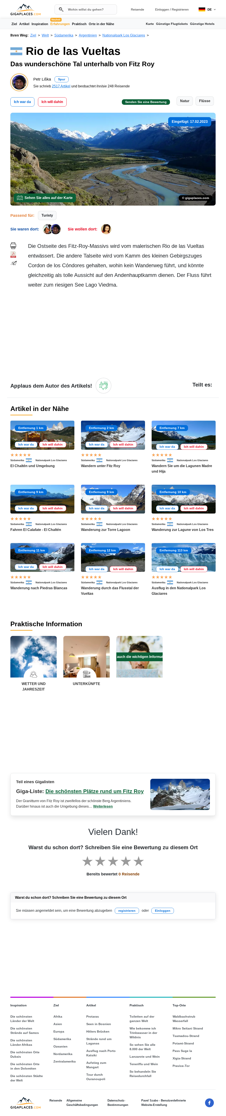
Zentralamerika (64, 1061)
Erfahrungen (60, 23)
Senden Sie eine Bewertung (146, 102)
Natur (184, 101)
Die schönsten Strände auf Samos (24, 1031)
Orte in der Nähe (101, 24)
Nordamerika (62, 1054)
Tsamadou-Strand (186, 1036)
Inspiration (40, 24)
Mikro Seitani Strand (188, 1028)
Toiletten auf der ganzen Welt (142, 1019)
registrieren (127, 910)
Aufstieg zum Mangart (96, 1065)
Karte (150, 24)
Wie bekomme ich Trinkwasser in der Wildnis (143, 1033)
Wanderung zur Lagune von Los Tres (183, 530)
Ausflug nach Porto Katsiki (101, 1053)
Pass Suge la (182, 1051)
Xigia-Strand (182, 1058)
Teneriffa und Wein (144, 1064)
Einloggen (162, 9)
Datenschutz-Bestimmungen (117, 1103)
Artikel (24, 24)
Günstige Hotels (202, 24)
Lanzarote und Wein (145, 1056)
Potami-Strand (183, 1043)
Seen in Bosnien (98, 1024)
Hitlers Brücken (97, 1031)
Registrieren (180, 9)
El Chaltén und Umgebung (32, 466)
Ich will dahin (52, 102)
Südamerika (17, 460)
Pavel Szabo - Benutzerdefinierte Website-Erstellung (163, 1103)
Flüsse (204, 101)
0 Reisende (129, 874)
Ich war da (22, 102)
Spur (61, 79)
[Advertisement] (122, 333)
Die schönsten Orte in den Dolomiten (25, 1066)
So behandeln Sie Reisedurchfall (143, 1074)
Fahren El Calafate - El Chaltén (35, 530)
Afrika (57, 1016)
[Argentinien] (31, 460)
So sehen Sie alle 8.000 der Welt (142, 1047)
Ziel (14, 24)
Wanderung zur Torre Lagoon (105, 530)
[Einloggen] (103, 386)
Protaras (92, 1016)
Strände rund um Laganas (98, 1041)
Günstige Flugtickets (172, 24)
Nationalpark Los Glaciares (51, 460)
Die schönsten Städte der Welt (26, 1078)
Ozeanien (60, 1046)
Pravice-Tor (181, 1066)
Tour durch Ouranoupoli (95, 1077)
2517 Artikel (61, 86)
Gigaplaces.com (25, 10)
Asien (57, 1024)
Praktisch (79, 24)
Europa (58, 1031)
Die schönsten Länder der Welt (22, 1019)
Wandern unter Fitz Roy (100, 466)
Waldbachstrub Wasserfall (184, 1019)
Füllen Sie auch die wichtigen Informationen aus (140, 657)
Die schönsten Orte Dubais (25, 1054)
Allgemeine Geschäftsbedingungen (82, 1103)
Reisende (137, 9)
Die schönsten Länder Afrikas (21, 1042)
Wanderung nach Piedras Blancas (38, 588)
